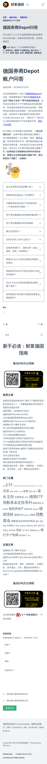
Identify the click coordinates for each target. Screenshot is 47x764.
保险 (11, 491)
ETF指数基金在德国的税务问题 (17, 445)
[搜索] (28, 5)
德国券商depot (33, 93)
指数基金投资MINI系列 (23, 521)
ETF (7, 53)
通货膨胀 (33, 530)
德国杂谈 (28, 509)
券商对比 (9, 50)
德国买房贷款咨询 (11, 407)
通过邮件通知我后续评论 (17, 694)
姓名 (7, 645)
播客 (37, 521)
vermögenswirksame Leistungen (24, 486)
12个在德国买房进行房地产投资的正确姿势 (23, 441)
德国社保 (27, 515)
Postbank (33, 727)
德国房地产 (16, 508)
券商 (12, 53)
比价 (17, 525)
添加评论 (9, 670)
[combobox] (21, 334)
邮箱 (7, 653)
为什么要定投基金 (11, 455)
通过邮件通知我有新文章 (17, 700)
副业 (31, 491)
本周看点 (11, 525)
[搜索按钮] (41, 334)
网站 (7, 661)
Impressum (7, 754)
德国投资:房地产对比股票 (14, 458)
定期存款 (19, 497)
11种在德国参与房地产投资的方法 (18, 438)
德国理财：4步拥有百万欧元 (16, 411)
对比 (27, 497)
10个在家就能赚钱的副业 (14, 434)
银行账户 (23, 535)
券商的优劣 (35, 97)
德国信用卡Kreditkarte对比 (16, 414)
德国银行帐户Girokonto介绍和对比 (19, 421)
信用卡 (16, 491)
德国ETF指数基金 (22, 50)
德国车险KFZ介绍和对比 (14, 431)
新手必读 (12, 346)
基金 (17, 53)
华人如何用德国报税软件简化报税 (18, 428)
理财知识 (29, 526)
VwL (37, 486)
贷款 (19, 530)
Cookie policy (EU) (24, 754)
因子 (35, 491)
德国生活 (19, 514)
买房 (6, 491)
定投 (22, 53)
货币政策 (12, 530)
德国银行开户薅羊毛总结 (14, 424)
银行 (38, 530)
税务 (35, 526)
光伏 (21, 491)
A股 (4, 486)
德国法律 (36, 509)
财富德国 (17, 4)
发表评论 (9, 708)
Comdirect (17, 727)
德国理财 (29, 53)
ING (25, 727)
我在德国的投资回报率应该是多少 (18, 462)
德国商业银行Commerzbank (16, 724)
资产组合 (25, 530)
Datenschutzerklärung (14, 758)
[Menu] (43, 4)
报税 (33, 514)
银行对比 (35, 50)
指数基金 (38, 53)
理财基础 (23, 526)
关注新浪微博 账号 (14, 614)
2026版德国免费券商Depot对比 (18, 417)
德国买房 (37, 503)
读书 (40, 525)
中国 (40, 486)
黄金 (29, 535)
